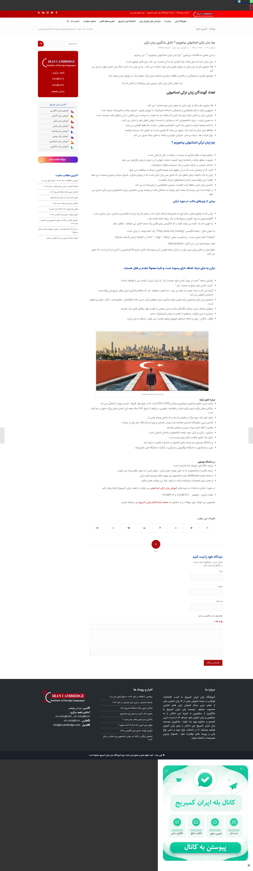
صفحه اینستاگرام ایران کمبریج (154, 502)
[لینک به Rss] (39, 13)
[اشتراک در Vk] (128, 528)
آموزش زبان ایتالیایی (59, 146)
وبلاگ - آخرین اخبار (205, 29)
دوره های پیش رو (137, 12)
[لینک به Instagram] (47, 13)
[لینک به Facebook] (56, 13)
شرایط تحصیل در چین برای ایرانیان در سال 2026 (61, 186)
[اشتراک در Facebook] (207, 528)
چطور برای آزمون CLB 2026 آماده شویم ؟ (63, 209)
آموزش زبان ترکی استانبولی (163, 488)
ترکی (174, 47)
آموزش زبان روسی (60, 136)
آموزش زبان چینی (61, 126)
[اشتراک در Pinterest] (160, 528)
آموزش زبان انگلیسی (59, 111)
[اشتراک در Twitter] (191, 528)
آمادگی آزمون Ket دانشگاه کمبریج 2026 (64, 192)
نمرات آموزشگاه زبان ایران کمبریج (160, 12)
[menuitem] (247, 3)
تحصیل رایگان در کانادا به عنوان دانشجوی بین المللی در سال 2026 (127, 738)
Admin (161, 47)
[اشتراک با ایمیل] (97, 528)
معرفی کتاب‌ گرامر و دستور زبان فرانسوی (64, 197)
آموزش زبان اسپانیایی (59, 141)
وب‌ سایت (219, 601)
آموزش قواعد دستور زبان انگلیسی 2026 (64, 214)
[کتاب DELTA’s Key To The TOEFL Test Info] (250, 436)
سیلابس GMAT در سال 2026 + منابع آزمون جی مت (59, 180)
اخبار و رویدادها (183, 12)
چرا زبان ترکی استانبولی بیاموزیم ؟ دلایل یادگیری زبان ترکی (179, 42)
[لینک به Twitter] (52, 13)
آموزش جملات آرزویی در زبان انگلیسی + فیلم (62, 238)
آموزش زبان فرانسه (60, 131)
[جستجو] (67, 21)
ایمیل (219, 586)
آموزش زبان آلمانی (60, 116)
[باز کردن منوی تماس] (251, 7)
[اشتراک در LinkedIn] (144, 528)
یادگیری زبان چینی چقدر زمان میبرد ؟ (65, 203)
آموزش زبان (182, 47)
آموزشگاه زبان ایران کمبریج (110, 755)
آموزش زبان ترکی (61, 121)
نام (220, 571)
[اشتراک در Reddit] (113, 528)
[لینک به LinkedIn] (43, 13)
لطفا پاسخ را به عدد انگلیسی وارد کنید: (210, 616)
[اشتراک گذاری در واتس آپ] (175, 528)
